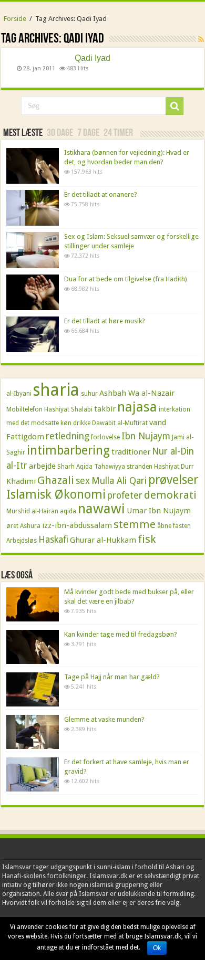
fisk (147, 539)
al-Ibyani (19, 393)
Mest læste (23, 133)
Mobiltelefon (24, 409)
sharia (56, 390)
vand (157, 422)
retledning (67, 436)
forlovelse (105, 437)
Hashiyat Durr (174, 466)
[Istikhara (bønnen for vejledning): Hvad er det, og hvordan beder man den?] (32, 166)
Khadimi (21, 481)
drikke (81, 423)
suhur (89, 393)
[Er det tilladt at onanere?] (32, 208)
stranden (139, 466)
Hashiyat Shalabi (68, 409)
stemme (135, 524)
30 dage (60, 133)
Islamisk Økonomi (56, 494)
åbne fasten (174, 526)
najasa (137, 407)
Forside (15, 19)
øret (12, 526)
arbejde (42, 466)
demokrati (170, 495)
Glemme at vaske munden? (104, 719)
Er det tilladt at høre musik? (104, 321)
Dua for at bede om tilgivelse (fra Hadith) (125, 279)
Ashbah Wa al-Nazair (137, 393)
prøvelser (173, 479)
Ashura (30, 526)
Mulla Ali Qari (119, 481)
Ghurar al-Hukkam (103, 540)
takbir (105, 409)
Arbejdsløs (21, 540)
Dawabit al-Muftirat (120, 423)
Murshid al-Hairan (32, 511)
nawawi (101, 508)
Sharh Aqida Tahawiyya (91, 466)
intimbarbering (68, 450)
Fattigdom (25, 436)
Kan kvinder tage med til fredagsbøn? (120, 634)
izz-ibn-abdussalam (77, 525)
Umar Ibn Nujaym (159, 510)
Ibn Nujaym (145, 436)
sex (83, 481)
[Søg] (174, 106)
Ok (157, 948)
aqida (68, 511)
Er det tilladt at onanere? (100, 194)
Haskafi (53, 539)
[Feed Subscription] (201, 39)
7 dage (88, 133)
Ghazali (55, 480)
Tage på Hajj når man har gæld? (112, 677)
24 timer (118, 133)
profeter (124, 495)
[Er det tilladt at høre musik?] (32, 334)
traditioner (130, 452)
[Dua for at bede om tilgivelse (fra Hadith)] (32, 292)
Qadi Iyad (92, 58)
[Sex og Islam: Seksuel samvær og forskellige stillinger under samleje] (32, 250)
